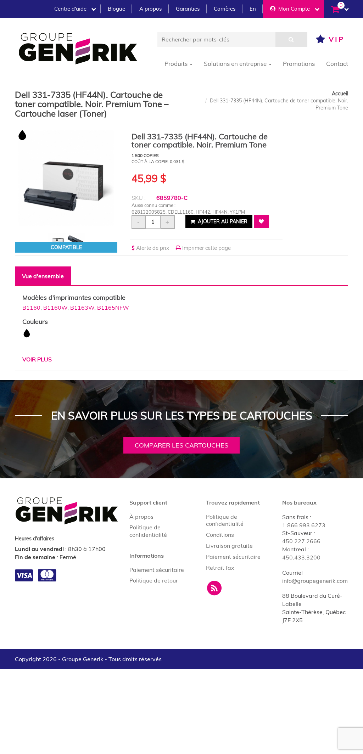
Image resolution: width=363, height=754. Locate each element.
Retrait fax (220, 567)
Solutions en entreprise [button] (236, 63)
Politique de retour (153, 580)
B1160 (31, 307)
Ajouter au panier (221, 221)
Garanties (188, 8)
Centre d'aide (70, 8)
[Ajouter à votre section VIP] (261, 221)
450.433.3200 (301, 557)
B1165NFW (113, 307)
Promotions (299, 63)
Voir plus (37, 359)
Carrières (224, 8)
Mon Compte (292, 8)
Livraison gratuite (229, 545)
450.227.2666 (301, 541)
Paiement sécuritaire (156, 569)
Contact (337, 63)
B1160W (55, 307)
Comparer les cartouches (181, 445)
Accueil (340, 93)
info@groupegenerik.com (315, 580)
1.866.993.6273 (303, 525)
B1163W (82, 307)
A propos (150, 8)
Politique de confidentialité (148, 531)
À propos (141, 516)
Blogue (116, 8)
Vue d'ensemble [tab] (43, 276)
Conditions (220, 534)
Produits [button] (176, 63)
